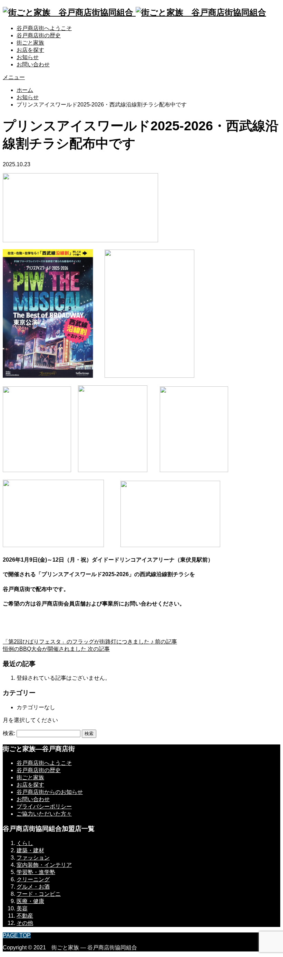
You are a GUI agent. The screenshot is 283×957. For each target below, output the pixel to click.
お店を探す (30, 50)
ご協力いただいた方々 (44, 814)
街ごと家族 (30, 43)
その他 (25, 923)
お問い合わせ (33, 64)
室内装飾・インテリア (44, 865)
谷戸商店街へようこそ (44, 28)
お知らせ (28, 57)
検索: (9, 733)
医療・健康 (30, 901)
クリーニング (33, 879)
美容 (22, 908)
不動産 (25, 916)
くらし (25, 843)
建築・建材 (30, 850)
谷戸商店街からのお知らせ (50, 792)
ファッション (33, 858)
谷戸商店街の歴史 (39, 35)
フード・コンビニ (39, 894)
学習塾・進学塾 (36, 872)
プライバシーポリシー (44, 806)
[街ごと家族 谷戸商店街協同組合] (134, 12)
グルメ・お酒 (33, 887)
